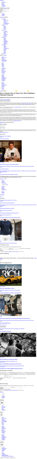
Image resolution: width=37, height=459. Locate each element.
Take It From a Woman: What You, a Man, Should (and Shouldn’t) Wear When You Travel (15, 318)
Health (5, 39)
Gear (0, 172)
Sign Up (1, 250)
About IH (3, 447)
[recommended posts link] (11, 285)
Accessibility (4, 454)
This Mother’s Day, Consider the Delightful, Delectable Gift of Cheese (11, 368)
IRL (2, 408)
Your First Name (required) (13, 373)
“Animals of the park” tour (17, 120)
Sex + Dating (2, 357)
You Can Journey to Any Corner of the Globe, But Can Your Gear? (9, 174)
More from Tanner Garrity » (4, 132)
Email (10, 248)
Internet (5, 29)
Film (4, 25)
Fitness (5, 38)
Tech (4, 50)
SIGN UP (1, 388)
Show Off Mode (6, 23)
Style (2, 3)
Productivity (4, 79)
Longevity (5, 40)
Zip (9, 249)
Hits (2, 405)
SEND (1, 378)
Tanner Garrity (3, 99)
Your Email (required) (12, 372)
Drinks (5, 19)
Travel (5, 21)
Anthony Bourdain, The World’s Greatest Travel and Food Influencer (9, 164)
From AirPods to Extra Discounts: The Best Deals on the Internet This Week (10, 217)
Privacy (3, 452)
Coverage (3, 407)
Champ (3, 409)
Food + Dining (6, 20)
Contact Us (3, 449)
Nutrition (5, 42)
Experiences (4, 18)
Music (5, 28)
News (5, 32)
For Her (3, 86)
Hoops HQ (3, 6)
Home (5, 47)
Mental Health (6, 41)
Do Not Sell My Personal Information (7, 456)
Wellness (3, 4)
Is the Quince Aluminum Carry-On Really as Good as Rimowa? (10, 292)
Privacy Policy (15, 251)
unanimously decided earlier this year (27, 103)
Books (5, 26)
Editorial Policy (4, 448)
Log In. (7, 184)
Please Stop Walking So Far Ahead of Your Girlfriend (8, 359)
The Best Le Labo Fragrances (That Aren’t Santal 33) (7, 202)
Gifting (5, 52)
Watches (5, 35)
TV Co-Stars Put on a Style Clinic (5, 331)
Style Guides (6, 34)
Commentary (6, 31)
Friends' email (2, 377)
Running (3, 80)
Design (5, 27)
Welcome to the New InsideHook (4, 138)
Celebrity (3, 67)
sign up (18, 177)
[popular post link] (8, 200)
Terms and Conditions (8, 251)
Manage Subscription (5, 455)
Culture (3, 2)
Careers (3, 453)
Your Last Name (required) (13, 374)
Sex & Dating (4, 61)
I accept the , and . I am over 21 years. (12, 251)
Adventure (5, 22)
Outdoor (5, 49)
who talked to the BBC (17, 107)
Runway (5, 33)
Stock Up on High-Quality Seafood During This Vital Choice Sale (10, 363)
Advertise (3, 450)
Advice (5, 37)
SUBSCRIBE (2, 194)
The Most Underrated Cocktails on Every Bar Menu (7, 208)
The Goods (3, 5)
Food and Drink (6, 48)
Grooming (5, 36)
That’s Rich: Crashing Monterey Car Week (7, 288)
